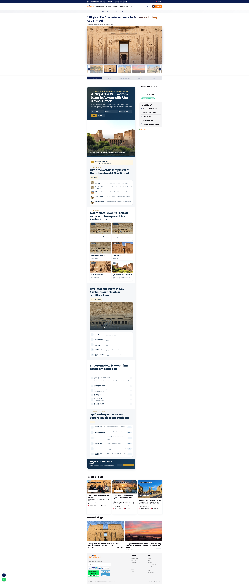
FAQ (149, 570)
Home (89, 11)
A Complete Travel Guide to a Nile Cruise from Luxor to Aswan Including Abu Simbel (103, 544)
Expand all (93, 373)
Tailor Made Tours (136, 562)
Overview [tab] (94, 78)
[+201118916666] (104, 2)
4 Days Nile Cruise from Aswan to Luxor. (98, 496)
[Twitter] (121, 2)
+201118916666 (149, 112)
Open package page (128, 464)
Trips (131, 6)
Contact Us (134, 567)
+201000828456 (150, 109)
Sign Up (149, 558)
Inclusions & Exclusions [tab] (124, 78)
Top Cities (115, 6)
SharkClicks (112, 581)
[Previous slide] (89, 69)
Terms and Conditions (153, 564)
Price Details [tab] (139, 78)
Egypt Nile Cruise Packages (112, 11)
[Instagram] (118, 2)
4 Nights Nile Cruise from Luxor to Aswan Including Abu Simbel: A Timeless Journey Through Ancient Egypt (143, 545)
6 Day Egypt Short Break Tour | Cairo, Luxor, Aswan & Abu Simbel (123, 497)
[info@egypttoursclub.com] (88, 2)
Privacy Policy (151, 567)
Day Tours (108, 6)
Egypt (103, 11)
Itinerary (94, 115)
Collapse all (100, 373)
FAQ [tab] (154, 78)
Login (149, 560)
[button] (159, 2)
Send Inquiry (151, 94)
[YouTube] (124, 2)
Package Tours (100, 6)
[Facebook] (116, 2)
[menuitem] (95, 69)
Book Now (151, 91)
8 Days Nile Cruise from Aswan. (150, 500)
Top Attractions (124, 6)
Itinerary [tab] (110, 78)
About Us (150, 562)
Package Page (101, 115)
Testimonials (151, 572)
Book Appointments (148, 120)
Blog (133, 569)
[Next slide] (160, 69)
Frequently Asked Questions (151, 124)
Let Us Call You (147, 116)
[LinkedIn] (126, 2)
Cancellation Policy (152, 568)
